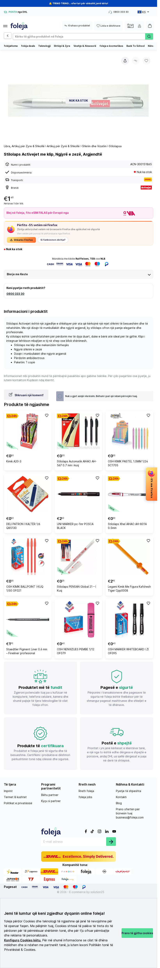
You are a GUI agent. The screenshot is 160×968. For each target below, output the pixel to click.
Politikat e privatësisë (18, 803)
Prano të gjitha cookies (137, 933)
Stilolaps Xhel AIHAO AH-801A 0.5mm (127, 526)
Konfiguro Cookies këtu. (22, 940)
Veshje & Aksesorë (85, 45)
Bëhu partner (49, 795)
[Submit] (111, 841)
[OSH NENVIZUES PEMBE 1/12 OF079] (78, 619)
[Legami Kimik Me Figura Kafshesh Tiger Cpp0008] (129, 557)
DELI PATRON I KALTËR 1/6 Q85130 (23, 526)
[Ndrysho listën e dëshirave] (46, 415)
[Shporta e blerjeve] (150, 25)
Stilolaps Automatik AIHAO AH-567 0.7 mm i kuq (77, 463)
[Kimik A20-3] (27, 431)
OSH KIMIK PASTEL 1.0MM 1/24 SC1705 (128, 463)
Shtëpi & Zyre (62, 45)
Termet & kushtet (15, 797)
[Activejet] (146, 187)
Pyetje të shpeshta (128, 791)
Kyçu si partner (51, 801)
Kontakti (121, 797)
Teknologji (44, 45)
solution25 (97, 892)
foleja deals (28, 45)
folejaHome (11, 45)
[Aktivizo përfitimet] (130, 25)
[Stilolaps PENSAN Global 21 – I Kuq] (78, 557)
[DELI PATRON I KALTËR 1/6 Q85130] (27, 494)
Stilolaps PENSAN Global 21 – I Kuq (76, 588)
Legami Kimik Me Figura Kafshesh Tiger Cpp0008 (129, 588)
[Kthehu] (7, 35)
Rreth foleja (86, 791)
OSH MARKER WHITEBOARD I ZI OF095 (128, 651)
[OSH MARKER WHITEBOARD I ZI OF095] (129, 619)
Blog (119, 803)
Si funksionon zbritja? (52, 239)
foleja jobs (85, 797)
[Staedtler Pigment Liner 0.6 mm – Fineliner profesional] (27, 619)
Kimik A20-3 (13, 461)
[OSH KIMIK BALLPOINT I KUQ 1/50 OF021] (27, 557)
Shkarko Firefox (23, 239)
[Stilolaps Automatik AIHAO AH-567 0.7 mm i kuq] (78, 431)
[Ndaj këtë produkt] (125, 61)
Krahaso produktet (79, 25)
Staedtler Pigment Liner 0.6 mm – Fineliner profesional (26, 651)
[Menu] (7, 25)
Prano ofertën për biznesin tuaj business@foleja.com (130, 813)
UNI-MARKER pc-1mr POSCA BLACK (75, 526)
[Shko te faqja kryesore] (19, 26)
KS (144, 12)
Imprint (8, 791)
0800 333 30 (15, 293)
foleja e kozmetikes (111, 45)
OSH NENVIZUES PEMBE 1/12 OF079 (75, 651)
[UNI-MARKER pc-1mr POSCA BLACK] (78, 494)
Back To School (135, 45)
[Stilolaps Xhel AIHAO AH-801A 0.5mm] (129, 494)
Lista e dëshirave (110, 25)
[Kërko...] (149, 36)
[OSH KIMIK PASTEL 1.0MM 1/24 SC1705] (129, 431)
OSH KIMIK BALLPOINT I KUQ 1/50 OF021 (24, 588)
